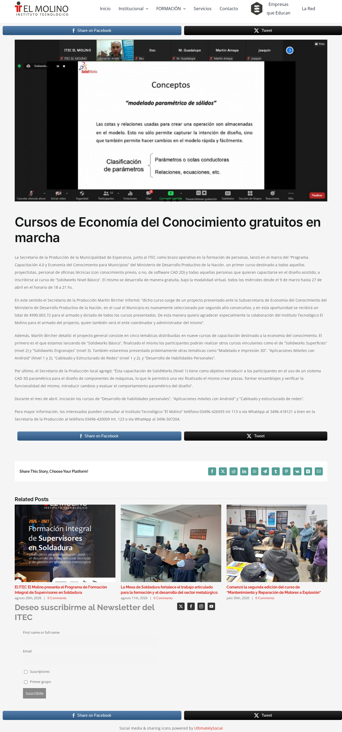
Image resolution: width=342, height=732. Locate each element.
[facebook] (191, 606)
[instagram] (201, 606)
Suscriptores (39, 671)
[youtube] (211, 606)
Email (27, 651)
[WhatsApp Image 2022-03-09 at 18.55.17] (171, 120)
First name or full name (41, 632)
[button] (19, 553)
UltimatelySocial (208, 728)
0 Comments (57, 598)
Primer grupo (40, 682)
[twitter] (181, 606)
